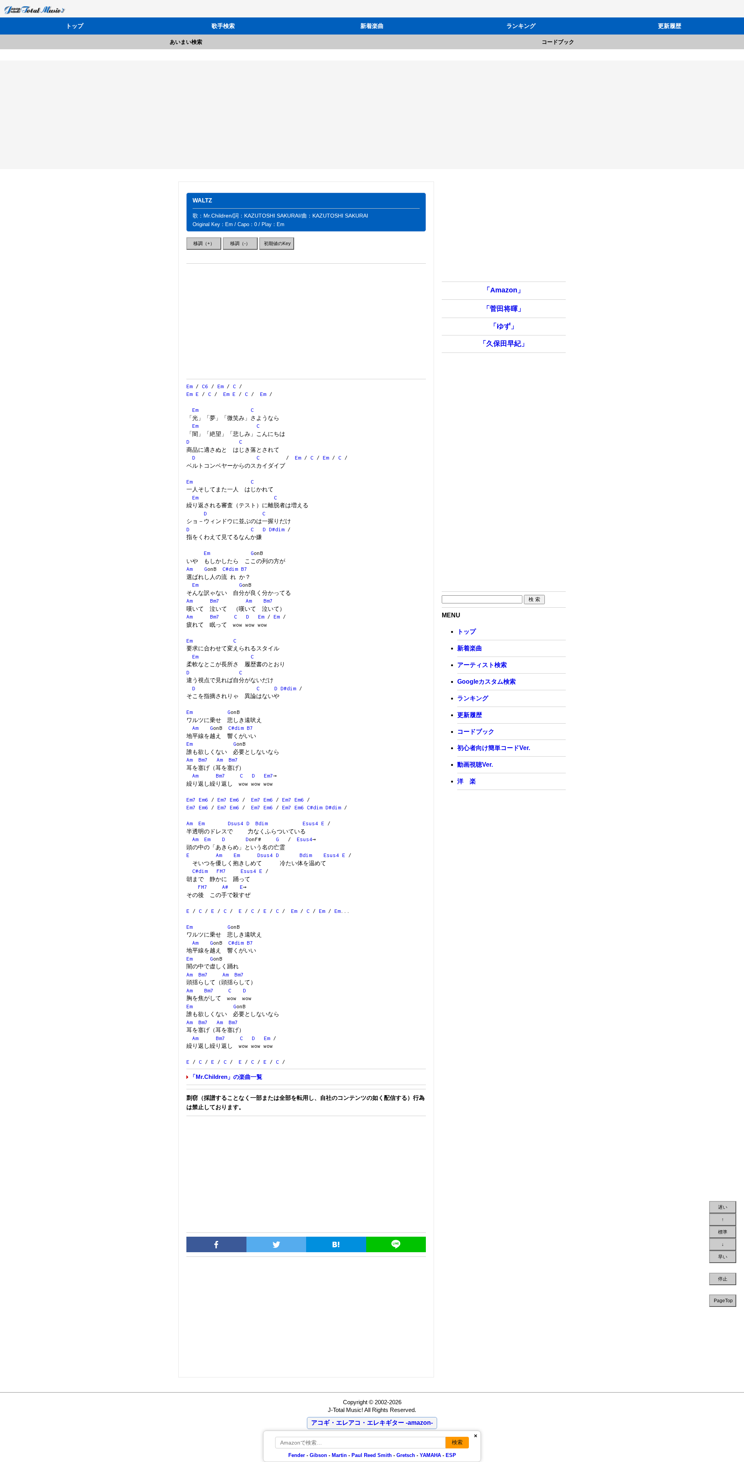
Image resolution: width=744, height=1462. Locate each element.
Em (189, 386)
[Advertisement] (372, 114)
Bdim (261, 823)
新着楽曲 (372, 25)
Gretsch (405, 1455)
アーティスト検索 (482, 665)
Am (189, 569)
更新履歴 (669, 25)
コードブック (558, 42)
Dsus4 (235, 823)
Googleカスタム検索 (486, 681)
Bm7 (214, 601)
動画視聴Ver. (475, 764)
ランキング (521, 25)
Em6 (203, 800)
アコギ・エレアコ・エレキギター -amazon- (372, 1422)
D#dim (276, 529)
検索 (457, 1442)
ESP (451, 1455)
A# (225, 887)
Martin (338, 1455)
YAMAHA (430, 1455)
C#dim (230, 569)
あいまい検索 (186, 42)
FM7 (221, 871)
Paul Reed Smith (371, 1455)
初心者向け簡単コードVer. (493, 748)
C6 (205, 386)
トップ (74, 25)
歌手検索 (223, 25)
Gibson (318, 1455)
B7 (244, 569)
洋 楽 (466, 781)
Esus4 (310, 823)
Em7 (268, 775)
